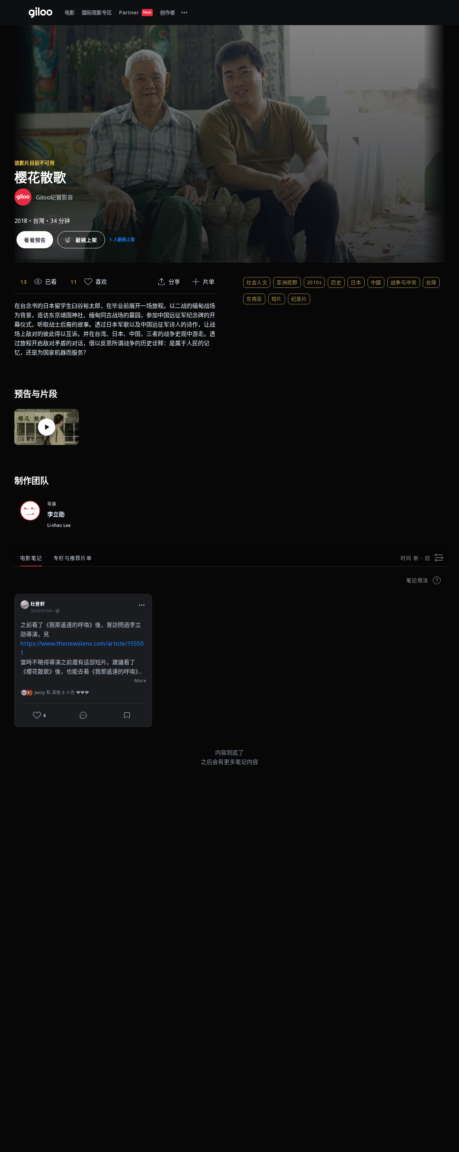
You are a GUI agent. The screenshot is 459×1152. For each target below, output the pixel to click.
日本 (356, 282)
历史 (336, 282)
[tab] (184, 12)
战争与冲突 (404, 282)
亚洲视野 (286, 282)
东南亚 (254, 298)
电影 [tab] (70, 12)
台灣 (431, 282)
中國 (376, 282)
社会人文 (256, 282)
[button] (141, 604)
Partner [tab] (135, 12)
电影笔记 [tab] (31, 557)
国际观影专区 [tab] (97, 12)
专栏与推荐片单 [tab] (72, 557)
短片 (276, 298)
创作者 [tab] (167, 12)
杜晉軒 (37, 603)
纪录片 (299, 298)
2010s (314, 282)
